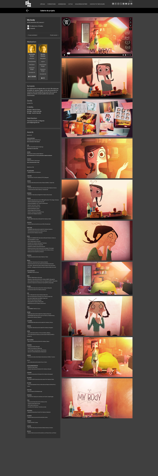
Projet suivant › (54, 35)
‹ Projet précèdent (32, 35)
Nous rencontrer (81, 4)
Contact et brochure (97, 4)
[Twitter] (121, 4)
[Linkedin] (113, 4)
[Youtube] (126, 4)
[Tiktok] (129, 4)
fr (129, 1)
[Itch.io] (131, 4)
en (131, 1)
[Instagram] (118, 4)
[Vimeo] (123, 4)
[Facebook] (116, 4)
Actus (70, 4)
